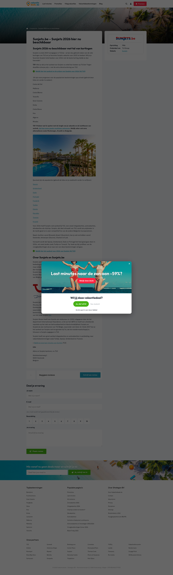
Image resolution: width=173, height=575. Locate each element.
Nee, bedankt (95, 304)
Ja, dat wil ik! (81, 304)
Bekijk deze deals (86, 281)
